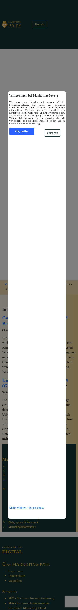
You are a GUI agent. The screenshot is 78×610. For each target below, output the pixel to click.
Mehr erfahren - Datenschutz (26, 507)
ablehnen (52, 132)
